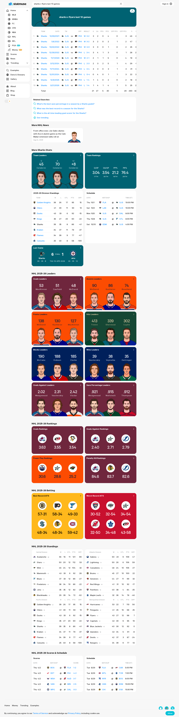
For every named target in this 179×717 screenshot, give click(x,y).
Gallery (13, 79)
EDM (105, 224)
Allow (170, 713)
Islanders (94, 631)
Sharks (42, 258)
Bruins (93, 573)
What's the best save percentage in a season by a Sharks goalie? (65, 103)
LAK (104, 208)
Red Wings (95, 584)
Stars (39, 562)
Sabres (93, 556)
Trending (24, 705)
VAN (52, 684)
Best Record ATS (41, 495)
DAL (121, 213)
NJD (69, 678)
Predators (41, 584)
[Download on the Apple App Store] (161, 708)
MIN (69, 684)
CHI (103, 689)
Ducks (39, 213)
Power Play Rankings (42, 458)
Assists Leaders (94, 279)
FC (13, 23)
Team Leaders (40, 155)
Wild (39, 567)
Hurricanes (95, 604)
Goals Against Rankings (97, 429)
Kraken (40, 229)
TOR (121, 673)
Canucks (41, 240)
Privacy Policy (74, 713)
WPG (53, 689)
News (12, 58)
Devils (92, 637)
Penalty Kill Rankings (96, 458)
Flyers (92, 615)
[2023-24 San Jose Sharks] (38, 58)
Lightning (94, 562)
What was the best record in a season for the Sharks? (61, 108)
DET (52, 673)
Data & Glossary (17, 74)
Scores (13, 54)
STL (121, 218)
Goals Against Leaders (43, 385)
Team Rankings (93, 155)
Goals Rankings (40, 429)
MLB (14, 14)
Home (7, 705)
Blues (39, 578)
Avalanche (41, 556)
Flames (40, 235)
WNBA (15, 19)
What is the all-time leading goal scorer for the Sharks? (61, 113)
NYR (104, 678)
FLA (104, 202)
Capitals (94, 621)
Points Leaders (40, 314)
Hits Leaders (92, 314)
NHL (14, 36)
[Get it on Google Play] (167, 708)
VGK (121, 689)
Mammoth (41, 573)
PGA (14, 45)
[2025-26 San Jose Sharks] (38, 80)
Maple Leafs (95, 595)
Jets (73, 258)
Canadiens (95, 567)
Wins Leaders (92, 349)
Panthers (94, 589)
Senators (94, 578)
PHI (80, 36)
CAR (121, 667)
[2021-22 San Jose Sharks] (38, 36)
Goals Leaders (40, 279)
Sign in (165, 3)
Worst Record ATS (95, 495)
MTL (104, 673)
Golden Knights (44, 202)
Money (15, 49)
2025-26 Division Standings (46, 193)
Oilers (39, 208)
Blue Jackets (96, 626)
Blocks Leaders (40, 349)
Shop (12, 95)
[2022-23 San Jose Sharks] (38, 47)
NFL (14, 41)
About (13, 86)
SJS (67, 36)
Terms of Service (40, 713)
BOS (52, 667)
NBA (14, 32)
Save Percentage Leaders (98, 385)
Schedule (91, 193)
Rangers (94, 642)
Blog (12, 90)
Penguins (94, 610)
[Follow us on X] (172, 708)
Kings (39, 218)
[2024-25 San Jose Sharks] (38, 69)
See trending (42, 117)
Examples (14, 70)
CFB (14, 28)
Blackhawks (42, 595)
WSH (53, 678)
